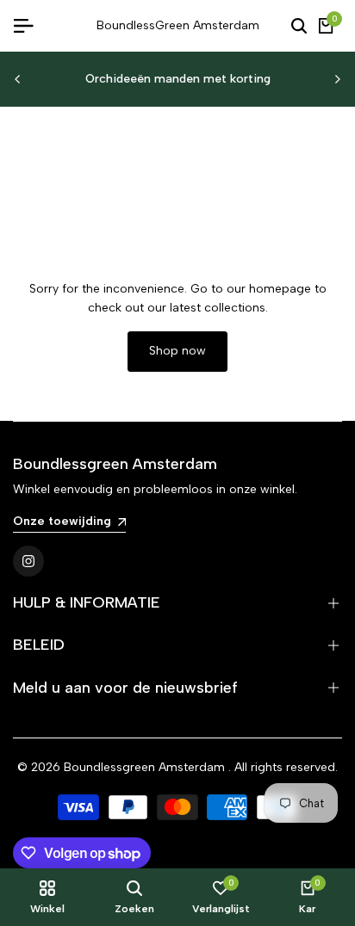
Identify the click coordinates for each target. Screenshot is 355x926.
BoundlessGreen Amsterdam (178, 25)
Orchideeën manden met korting (178, 78)
